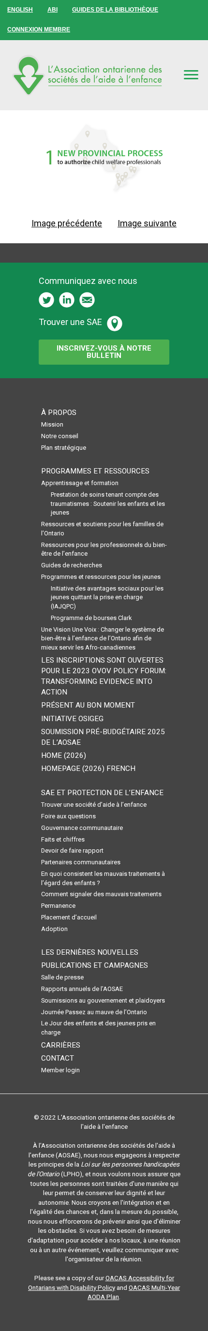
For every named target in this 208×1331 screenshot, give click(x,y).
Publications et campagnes (94, 965)
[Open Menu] (191, 74)
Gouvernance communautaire (82, 827)
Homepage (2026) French (88, 768)
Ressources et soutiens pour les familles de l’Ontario (102, 528)
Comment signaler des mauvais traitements (101, 894)
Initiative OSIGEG (72, 718)
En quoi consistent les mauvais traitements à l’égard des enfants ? (103, 878)
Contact (57, 1058)
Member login (60, 1070)
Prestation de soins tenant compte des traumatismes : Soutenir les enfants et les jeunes (108, 503)
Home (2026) (63, 755)
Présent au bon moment (88, 705)
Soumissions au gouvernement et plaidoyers (103, 1000)
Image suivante (147, 223)
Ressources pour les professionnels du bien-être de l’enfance (104, 549)
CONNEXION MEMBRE (38, 29)
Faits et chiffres (63, 839)
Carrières (60, 1045)
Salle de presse (62, 977)
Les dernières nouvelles (89, 952)
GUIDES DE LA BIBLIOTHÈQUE (115, 9)
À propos (58, 412)
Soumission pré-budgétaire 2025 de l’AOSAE (103, 737)
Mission (52, 424)
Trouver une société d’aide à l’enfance (94, 804)
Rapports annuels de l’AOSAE (82, 988)
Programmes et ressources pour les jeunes (101, 576)
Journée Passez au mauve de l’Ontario (94, 1012)
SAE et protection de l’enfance (102, 792)
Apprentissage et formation (80, 483)
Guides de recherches (71, 565)
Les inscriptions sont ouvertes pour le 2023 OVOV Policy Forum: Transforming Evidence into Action (103, 676)
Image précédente (66, 223)
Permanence (58, 905)
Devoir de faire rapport (72, 850)
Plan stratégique (63, 447)
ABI (52, 9)
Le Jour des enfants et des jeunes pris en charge (98, 1028)
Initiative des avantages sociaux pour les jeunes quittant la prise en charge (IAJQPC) (107, 597)
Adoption (54, 928)
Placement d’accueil (69, 917)
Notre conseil (59, 436)
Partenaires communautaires (80, 862)
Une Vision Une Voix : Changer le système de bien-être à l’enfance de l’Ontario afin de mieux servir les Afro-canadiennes (102, 638)
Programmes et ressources (95, 471)
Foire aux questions (68, 816)
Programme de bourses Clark (91, 617)
